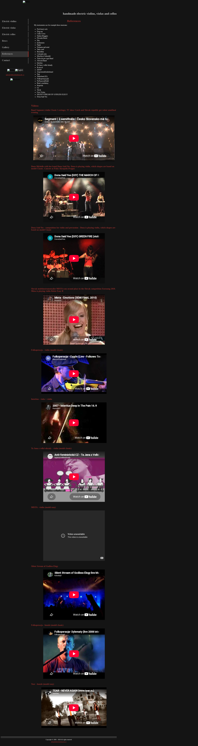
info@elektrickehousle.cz (15, 75)
